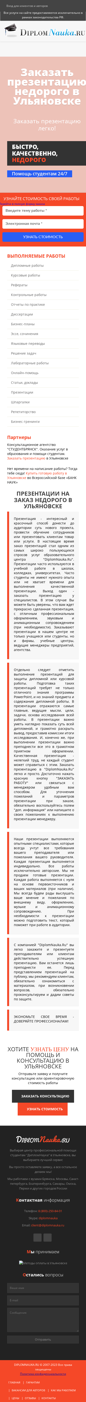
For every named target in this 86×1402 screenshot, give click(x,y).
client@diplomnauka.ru (47, 1225)
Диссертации (22, 314)
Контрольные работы (29, 294)
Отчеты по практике (28, 304)
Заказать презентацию (26, 458)
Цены (15, 1398)
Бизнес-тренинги (25, 421)
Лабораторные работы (30, 363)
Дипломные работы (27, 265)
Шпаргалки (20, 402)
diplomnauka (48, 1218)
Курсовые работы (25, 275)
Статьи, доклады (24, 382)
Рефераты (19, 285)
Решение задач (23, 353)
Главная (14, 1382)
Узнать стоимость (43, 237)
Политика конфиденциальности (43, 1374)
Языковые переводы (28, 343)
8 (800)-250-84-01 (50, 1211)
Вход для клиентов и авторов (27, 6)
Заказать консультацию (44, 1096)
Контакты (49, 1398)
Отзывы (30, 1398)
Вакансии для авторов (28, 1390)
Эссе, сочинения (24, 333)
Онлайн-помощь (24, 372)
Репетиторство (23, 412)
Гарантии (33, 1382)
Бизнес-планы (23, 324)
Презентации (22, 392)
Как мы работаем (63, 1390)
